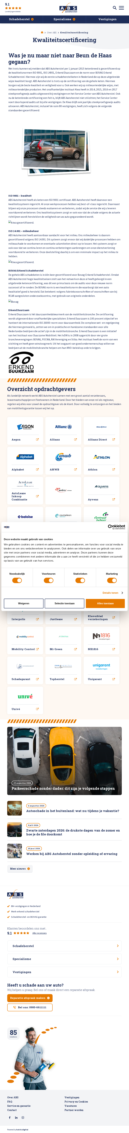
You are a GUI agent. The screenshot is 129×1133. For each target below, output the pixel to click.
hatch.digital (22, 1129)
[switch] (48, 580)
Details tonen (110, 592)
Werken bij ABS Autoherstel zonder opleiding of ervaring (71, 854)
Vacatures (70, 1105)
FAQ (9, 1101)
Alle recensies (39, 933)
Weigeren (23, 603)
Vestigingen (71, 1097)
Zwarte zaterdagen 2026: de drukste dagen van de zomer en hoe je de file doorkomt (73, 832)
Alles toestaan (105, 603)
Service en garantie (18, 1105)
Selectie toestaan (65, 603)
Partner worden (73, 1110)
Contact (12, 1110)
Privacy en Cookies (76, 1101)
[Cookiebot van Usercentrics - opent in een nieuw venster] (110, 527)
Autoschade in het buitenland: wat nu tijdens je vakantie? (72, 811)
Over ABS (12, 1097)
